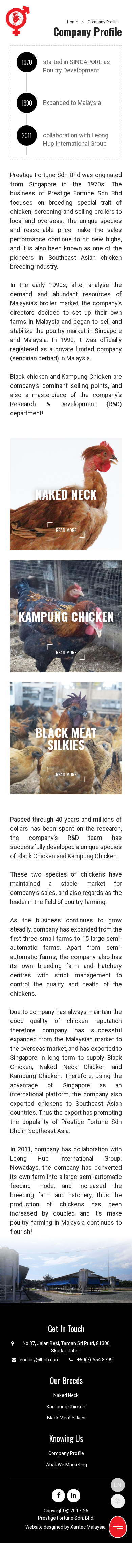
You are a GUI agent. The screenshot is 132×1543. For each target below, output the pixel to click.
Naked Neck (66, 1395)
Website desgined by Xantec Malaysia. (66, 1527)
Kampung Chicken (66, 1406)
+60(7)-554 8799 (95, 1359)
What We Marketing (66, 1464)
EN (118, 1484)
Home (72, 22)
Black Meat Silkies (66, 1417)
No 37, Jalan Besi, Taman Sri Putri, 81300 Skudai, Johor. (66, 1347)
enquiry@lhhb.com (40, 1359)
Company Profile (66, 1453)
